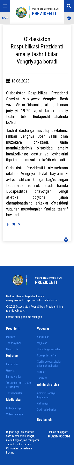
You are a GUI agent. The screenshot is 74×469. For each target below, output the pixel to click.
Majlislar (42, 343)
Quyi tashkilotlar (46, 409)
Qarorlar (10, 370)
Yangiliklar (43, 337)
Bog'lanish (44, 419)
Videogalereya (14, 414)
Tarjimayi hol (13, 343)
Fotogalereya (14, 408)
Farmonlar (12, 364)
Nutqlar (41, 372)
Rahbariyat (43, 403)
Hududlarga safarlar (48, 349)
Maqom (10, 337)
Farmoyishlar (13, 376)
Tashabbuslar (14, 393)
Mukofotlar (12, 349)
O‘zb (5, 18)
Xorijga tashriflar (47, 355)
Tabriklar (42, 378)
